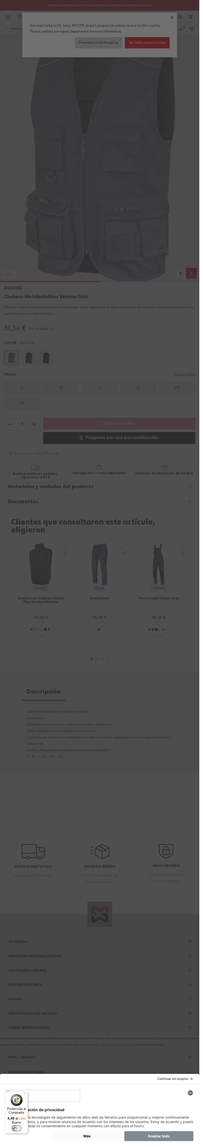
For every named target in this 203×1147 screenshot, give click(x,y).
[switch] (17, 1128)
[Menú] (25, 1094)
